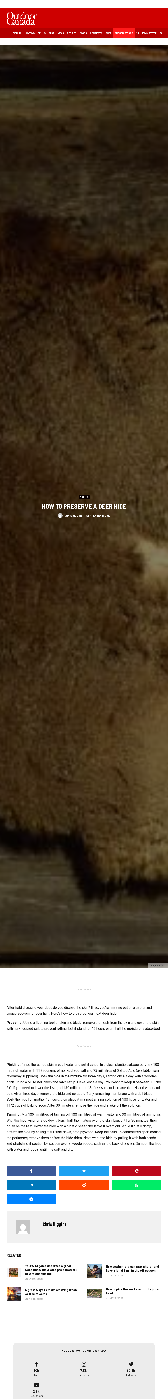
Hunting (29, 33)
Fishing (17, 33)
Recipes (71, 33)
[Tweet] (84, 1171)
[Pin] (136, 1171)
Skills (42, 33)
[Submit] (84, 1185)
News (61, 33)
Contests (96, 33)
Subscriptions (124, 33)
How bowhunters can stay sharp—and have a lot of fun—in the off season (132, 1268)
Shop (108, 33)
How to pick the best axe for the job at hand (133, 1291)
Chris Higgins (73, 515)
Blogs (83, 33)
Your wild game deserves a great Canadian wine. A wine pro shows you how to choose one (51, 1270)
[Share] (31, 1171)
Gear (51, 33)
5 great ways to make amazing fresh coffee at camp (51, 1292)
